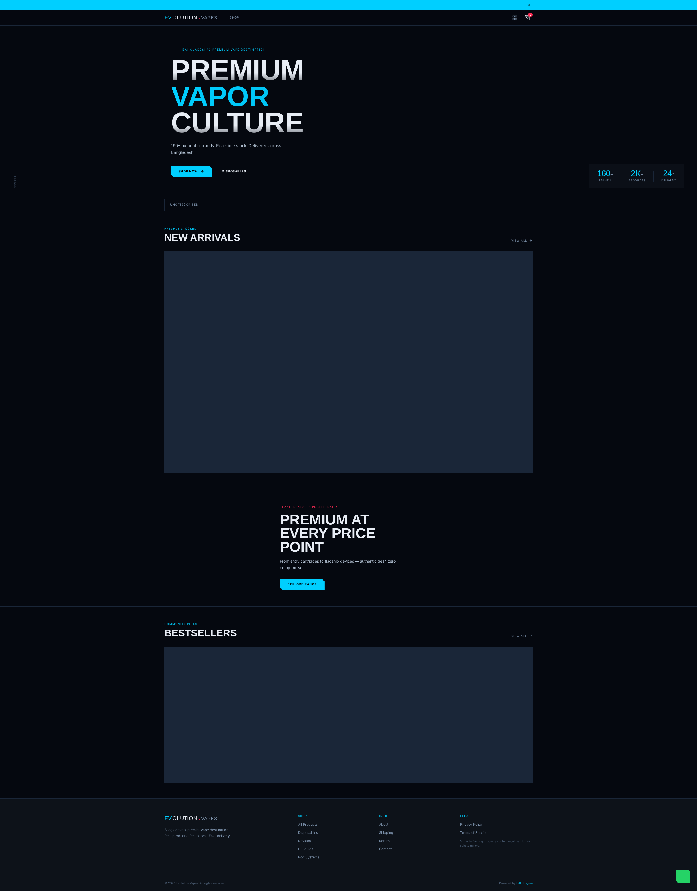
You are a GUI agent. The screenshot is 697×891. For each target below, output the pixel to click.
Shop (234, 17)
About (384, 824)
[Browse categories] (515, 18)
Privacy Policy (471, 824)
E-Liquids (305, 849)
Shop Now (188, 171)
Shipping (386, 833)
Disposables (234, 171)
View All (519, 240)
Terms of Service (473, 833)
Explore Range (302, 584)
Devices (304, 841)
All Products (308, 824)
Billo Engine (524, 883)
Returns (385, 841)
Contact (385, 849)
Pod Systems (309, 857)
